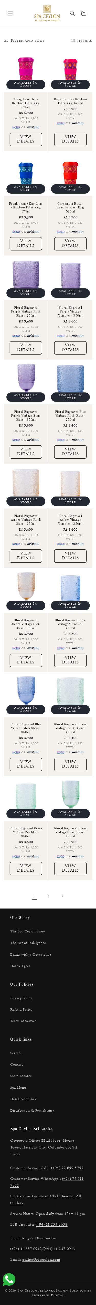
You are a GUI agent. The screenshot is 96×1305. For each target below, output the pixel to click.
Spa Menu (18, 1087)
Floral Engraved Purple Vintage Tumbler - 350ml (70, 311)
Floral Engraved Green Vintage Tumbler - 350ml (25, 832)
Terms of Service (23, 1021)
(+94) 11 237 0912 (26, 1248)
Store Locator (21, 1076)
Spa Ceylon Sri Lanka (36, 1290)
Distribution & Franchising (32, 1110)
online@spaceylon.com (41, 1259)
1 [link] (34, 896)
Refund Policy (21, 1009)
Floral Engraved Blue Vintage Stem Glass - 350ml (25, 728)
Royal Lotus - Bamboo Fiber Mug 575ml (70, 101)
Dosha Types (20, 966)
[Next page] (62, 896)
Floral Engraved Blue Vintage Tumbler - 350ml (70, 624)
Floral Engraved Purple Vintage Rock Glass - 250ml (26, 311)
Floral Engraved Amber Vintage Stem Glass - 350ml (26, 624)
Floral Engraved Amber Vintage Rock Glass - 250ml (26, 520)
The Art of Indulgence (28, 943)
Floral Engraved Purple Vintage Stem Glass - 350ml (25, 415)
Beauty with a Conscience (30, 954)
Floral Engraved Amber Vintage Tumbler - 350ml (70, 520)
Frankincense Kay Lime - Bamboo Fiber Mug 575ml (25, 207)
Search (15, 1053)
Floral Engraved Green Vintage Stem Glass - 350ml (70, 832)
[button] (10, 13)
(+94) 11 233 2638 (51, 1224)
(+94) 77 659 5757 (67, 1168)
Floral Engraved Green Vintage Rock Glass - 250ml (70, 728)
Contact (16, 1064)
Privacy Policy (21, 998)
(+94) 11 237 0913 (59, 1248)
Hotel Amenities (23, 1099)
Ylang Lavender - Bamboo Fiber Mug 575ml (26, 103)
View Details (26, 139)
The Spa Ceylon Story (27, 931)
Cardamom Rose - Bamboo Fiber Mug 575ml (70, 207)
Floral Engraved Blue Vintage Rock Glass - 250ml (70, 415)
